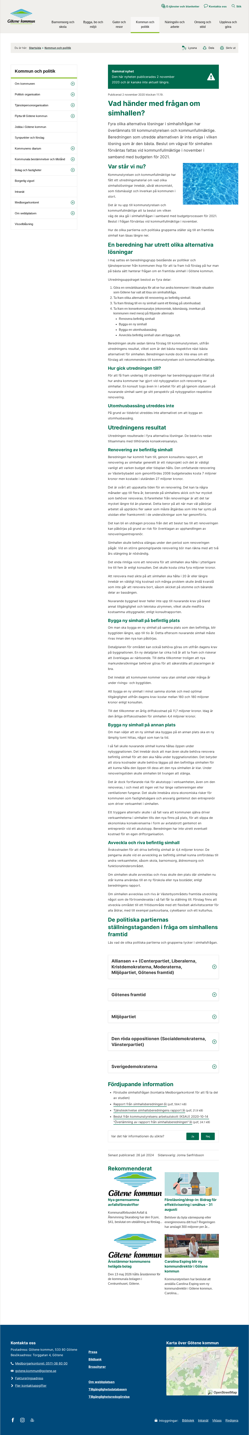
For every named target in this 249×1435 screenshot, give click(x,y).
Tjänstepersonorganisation (31, 105)
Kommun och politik (145, 24)
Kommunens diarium (28, 148)
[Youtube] (33, 1420)
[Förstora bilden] (210, 203)
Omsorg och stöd (202, 24)
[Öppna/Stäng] (72, 83)
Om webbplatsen (25, 213)
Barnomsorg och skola (63, 24)
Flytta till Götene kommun (31, 116)
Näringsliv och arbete (175, 24)
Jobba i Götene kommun (30, 126)
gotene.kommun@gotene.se (35, 1371)
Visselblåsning (24, 224)
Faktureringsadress (29, 1378)
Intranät (19, 191)
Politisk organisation (27, 94)
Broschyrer (97, 1367)
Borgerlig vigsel (24, 180)
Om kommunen (25, 83)
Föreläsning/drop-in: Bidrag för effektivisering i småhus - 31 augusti (191, 1205)
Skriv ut (231, 47)
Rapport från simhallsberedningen (140, 1104)
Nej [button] (208, 1136)
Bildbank (95, 1359)
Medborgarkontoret (27, 202)
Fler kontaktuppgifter (30, 1385)
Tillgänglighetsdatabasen (108, 1389)
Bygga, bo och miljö (93, 24)
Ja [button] (192, 1136)
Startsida (35, 47)
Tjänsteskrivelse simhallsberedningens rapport (149, 1110)
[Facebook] (13, 1420)
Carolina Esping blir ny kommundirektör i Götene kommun (186, 1266)
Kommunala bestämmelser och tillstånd (40, 159)
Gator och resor (119, 24)
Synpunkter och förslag (29, 137)
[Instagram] (23, 1420)
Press (93, 1352)
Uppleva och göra (228, 24)
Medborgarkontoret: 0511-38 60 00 (41, 1363)
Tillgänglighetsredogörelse (109, 1397)
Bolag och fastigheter (28, 170)
